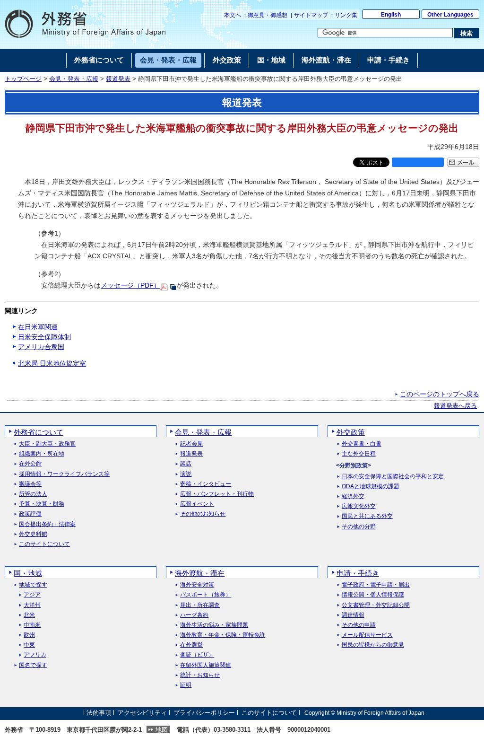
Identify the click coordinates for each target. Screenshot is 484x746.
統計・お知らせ (200, 675)
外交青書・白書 (361, 444)
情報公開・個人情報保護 (373, 595)
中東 (29, 645)
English (391, 14)
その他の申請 (359, 625)
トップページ (23, 79)
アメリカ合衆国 (41, 347)
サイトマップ (311, 15)
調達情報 (353, 615)
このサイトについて (44, 544)
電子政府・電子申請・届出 (376, 585)
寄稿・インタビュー (205, 484)
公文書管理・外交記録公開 (376, 605)
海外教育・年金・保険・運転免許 (222, 635)
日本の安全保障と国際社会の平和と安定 (393, 477)
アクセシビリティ (142, 712)
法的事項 (98, 712)
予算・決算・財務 (41, 504)
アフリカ (35, 655)
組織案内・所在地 (41, 454)
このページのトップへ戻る (439, 394)
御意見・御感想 (267, 15)
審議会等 (30, 484)
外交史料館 (33, 534)
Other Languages (450, 14)
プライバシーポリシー (204, 712)
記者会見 (191, 444)
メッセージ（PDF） (130, 285)
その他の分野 (359, 527)
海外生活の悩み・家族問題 (214, 625)
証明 (185, 685)
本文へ (232, 15)
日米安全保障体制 (44, 337)
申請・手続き (358, 573)
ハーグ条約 (194, 615)
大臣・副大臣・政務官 (47, 444)
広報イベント (197, 504)
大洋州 (32, 605)
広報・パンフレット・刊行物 (217, 494)
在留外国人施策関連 (205, 665)
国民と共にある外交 (367, 516)
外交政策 (351, 432)
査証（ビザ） (197, 655)
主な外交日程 (359, 454)
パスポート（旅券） (205, 595)
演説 (185, 474)
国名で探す (33, 665)
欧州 (29, 635)
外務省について (38, 432)
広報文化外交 (359, 506)
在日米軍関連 (38, 327)
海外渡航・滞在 (200, 573)
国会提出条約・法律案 (47, 524)
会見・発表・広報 (73, 79)
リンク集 (346, 15)
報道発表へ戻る (455, 406)
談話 (185, 464)
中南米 (32, 625)
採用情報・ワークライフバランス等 (64, 474)
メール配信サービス (367, 635)
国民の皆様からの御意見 (373, 645)
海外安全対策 (197, 585)
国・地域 (28, 573)
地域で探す (33, 585)
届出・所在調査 (200, 605)
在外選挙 (191, 645)
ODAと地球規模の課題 (370, 486)
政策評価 (30, 514)
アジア (32, 595)
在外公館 (30, 464)
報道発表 (118, 79)
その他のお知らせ (202, 514)
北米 (29, 615)
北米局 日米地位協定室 (52, 363)
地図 (162, 729)
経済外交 (353, 496)
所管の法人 (33, 494)
